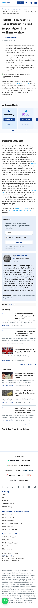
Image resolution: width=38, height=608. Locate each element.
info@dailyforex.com (7, 555)
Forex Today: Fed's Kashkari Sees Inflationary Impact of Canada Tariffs (24, 316)
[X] (7, 487)
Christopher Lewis (21, 256)
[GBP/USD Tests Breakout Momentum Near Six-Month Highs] (7, 396)
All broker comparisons (10, 529)
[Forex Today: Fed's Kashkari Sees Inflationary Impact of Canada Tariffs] (7, 314)
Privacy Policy (7, 507)
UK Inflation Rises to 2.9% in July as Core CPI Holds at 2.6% (25, 351)
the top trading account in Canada (19, 210)
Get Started (9, 119)
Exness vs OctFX (8, 517)
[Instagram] (35, 487)
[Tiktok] (23, 487)
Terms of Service (8, 504)
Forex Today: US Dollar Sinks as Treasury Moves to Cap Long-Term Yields (25, 333)
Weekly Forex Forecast (10, 543)
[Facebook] (2, 487)
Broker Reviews (7, 546)
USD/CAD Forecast (21, 9)
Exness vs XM (7, 514)
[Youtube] (29, 487)
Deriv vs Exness (7, 526)
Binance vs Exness (8, 520)
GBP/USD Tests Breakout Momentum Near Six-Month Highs (24, 393)
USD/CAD (11, 304)
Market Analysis (7, 549)
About (4, 495)
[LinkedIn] (14, 261)
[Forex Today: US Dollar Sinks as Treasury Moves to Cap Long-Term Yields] (7, 331)
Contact (5, 501)
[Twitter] (17, 261)
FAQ (3, 498)
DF (2, 9)
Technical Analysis (9, 9)
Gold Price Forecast (9, 537)
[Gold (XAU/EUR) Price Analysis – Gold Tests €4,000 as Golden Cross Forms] (7, 408)
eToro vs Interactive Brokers (12, 523)
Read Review (9, 125)
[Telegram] (18, 487)
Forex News (6, 325)
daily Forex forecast (21, 208)
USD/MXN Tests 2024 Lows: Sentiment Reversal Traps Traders (25, 375)
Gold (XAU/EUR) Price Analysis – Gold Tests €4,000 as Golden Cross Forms (25, 410)
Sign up (19, 242)
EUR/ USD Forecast (9, 540)
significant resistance (21, 83)
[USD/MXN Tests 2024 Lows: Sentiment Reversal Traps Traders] (7, 378)
